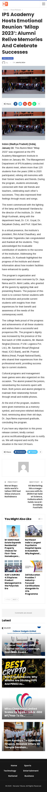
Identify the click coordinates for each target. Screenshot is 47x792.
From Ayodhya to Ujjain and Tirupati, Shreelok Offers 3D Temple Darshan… (23, 744)
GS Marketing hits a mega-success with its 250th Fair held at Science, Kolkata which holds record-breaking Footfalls (34, 496)
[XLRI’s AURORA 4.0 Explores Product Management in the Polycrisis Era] (13, 566)
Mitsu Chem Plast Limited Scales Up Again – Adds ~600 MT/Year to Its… (23, 712)
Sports (27, 765)
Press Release (8, 58)
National (12, 776)
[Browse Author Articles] (23, 467)
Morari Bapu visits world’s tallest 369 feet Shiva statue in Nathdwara (13, 491)
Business (29, 776)
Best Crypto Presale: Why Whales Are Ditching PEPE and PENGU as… (21, 680)
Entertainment (31, 770)
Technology (10, 770)
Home (14, 765)
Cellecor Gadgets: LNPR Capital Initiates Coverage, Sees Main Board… (22, 649)
